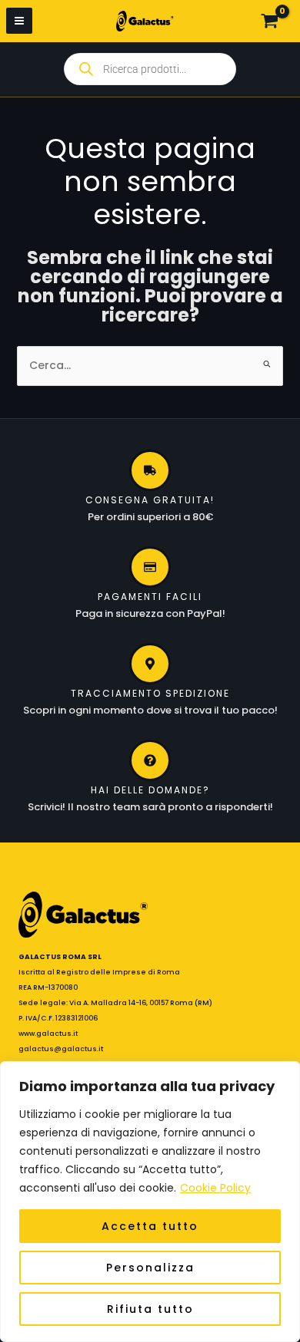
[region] (150, 1201)
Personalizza (150, 1267)
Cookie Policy (215, 1187)
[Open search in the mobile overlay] (150, 69)
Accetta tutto (150, 1226)
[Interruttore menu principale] (19, 21)
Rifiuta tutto (150, 1309)
